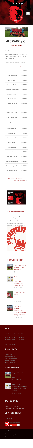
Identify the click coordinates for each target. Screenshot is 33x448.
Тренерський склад (10, 356)
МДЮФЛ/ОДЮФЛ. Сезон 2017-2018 (14, 338)
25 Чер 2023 (19, 288)
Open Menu (28, 13)
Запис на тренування (11, 358)
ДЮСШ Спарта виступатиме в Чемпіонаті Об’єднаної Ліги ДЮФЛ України (18, 281)
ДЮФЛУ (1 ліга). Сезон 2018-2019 (14, 336)
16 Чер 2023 (19, 317)
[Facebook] (5, 418)
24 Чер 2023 (19, 301)
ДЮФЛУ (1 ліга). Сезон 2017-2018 (14, 334)
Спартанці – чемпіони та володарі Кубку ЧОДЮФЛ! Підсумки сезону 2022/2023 (20, 311)
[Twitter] (7, 418)
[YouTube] (11, 418)
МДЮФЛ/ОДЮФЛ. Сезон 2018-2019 (14, 340)
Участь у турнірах (10, 362)
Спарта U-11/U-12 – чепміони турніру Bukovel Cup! (20, 267)
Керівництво (8, 354)
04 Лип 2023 (19, 272)
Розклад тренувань (10, 360)
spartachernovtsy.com (19, 435)
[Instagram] (9, 418)
